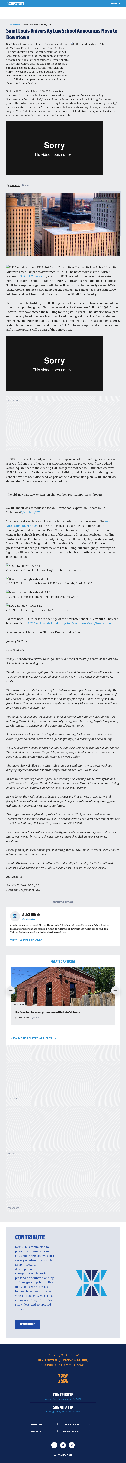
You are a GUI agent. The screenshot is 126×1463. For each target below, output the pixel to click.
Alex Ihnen (15, 185)
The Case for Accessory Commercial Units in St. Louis (47, 1012)
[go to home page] (16, 4)
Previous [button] (9, 991)
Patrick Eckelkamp (33, 276)
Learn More (27, 1324)
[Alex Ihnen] (15, 916)
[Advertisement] (63, 425)
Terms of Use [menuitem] (71, 1424)
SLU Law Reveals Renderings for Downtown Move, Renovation (69, 623)
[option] (63, 995)
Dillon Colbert (23, 1017)
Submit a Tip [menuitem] (63, 1409)
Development (14, 24)
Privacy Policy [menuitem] (71, 1431)
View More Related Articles (32, 1038)
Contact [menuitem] (36, 1431)
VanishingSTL (30, 512)
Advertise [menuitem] (36, 1424)
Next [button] (116, 991)
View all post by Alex (26, 939)
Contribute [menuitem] (63, 1396)
